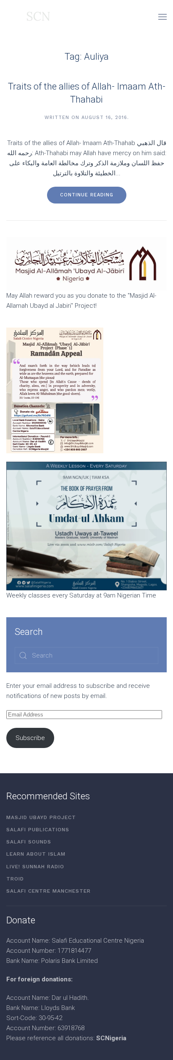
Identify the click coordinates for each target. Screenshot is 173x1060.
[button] (162, 17)
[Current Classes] (86, 525)
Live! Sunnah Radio (35, 867)
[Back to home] (28, 17)
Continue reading (86, 195)
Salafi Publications (37, 830)
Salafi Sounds (28, 842)
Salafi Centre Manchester (48, 891)
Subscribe (30, 738)
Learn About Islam (36, 854)
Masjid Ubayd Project (41, 817)
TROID (15, 879)
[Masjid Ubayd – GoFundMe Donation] (86, 263)
